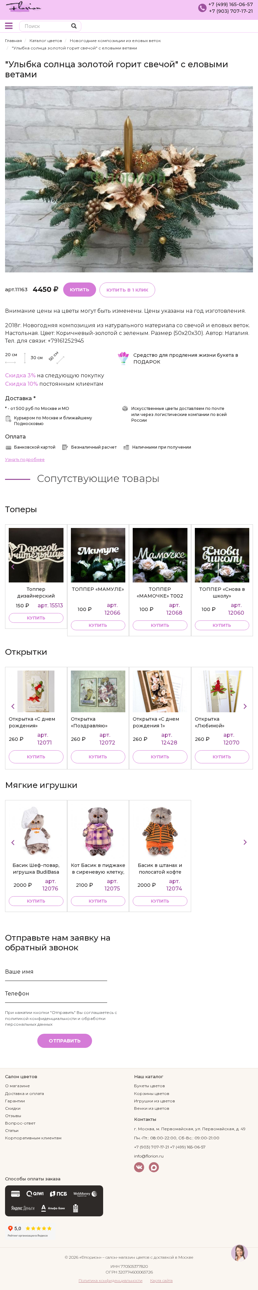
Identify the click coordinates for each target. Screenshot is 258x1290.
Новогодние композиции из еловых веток (115, 40)
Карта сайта (161, 1280)
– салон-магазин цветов (125, 1257)
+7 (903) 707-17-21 (231, 11)
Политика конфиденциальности (110, 1280)
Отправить (65, 1041)
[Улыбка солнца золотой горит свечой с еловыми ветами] (129, 179)
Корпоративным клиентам (33, 1137)
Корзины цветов (151, 1093)
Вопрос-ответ (20, 1123)
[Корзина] (247, 27)
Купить (79, 289)
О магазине (17, 1085)
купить (36, 617)
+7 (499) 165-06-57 (230, 4)
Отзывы (13, 1115)
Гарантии (15, 1100)
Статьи (11, 1130)
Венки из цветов (151, 1108)
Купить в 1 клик (127, 290)
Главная (13, 40)
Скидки (12, 1108)
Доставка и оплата (24, 1093)
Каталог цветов (46, 40)
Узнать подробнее (25, 459)
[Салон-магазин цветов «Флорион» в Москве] (23, 6)
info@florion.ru (149, 1156)
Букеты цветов (149, 1085)
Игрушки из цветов (154, 1100)
